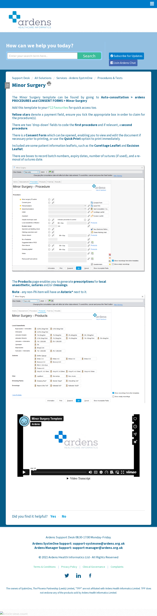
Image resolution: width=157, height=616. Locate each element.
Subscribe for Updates (127, 56)
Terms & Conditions (45, 566)
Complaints (117, 566)
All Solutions (43, 78)
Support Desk (21, 78)
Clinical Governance (94, 566)
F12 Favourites (58, 107)
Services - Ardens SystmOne (74, 78)
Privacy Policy (69, 566)
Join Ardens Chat (124, 63)
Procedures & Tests (110, 78)
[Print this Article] (49, 84)
